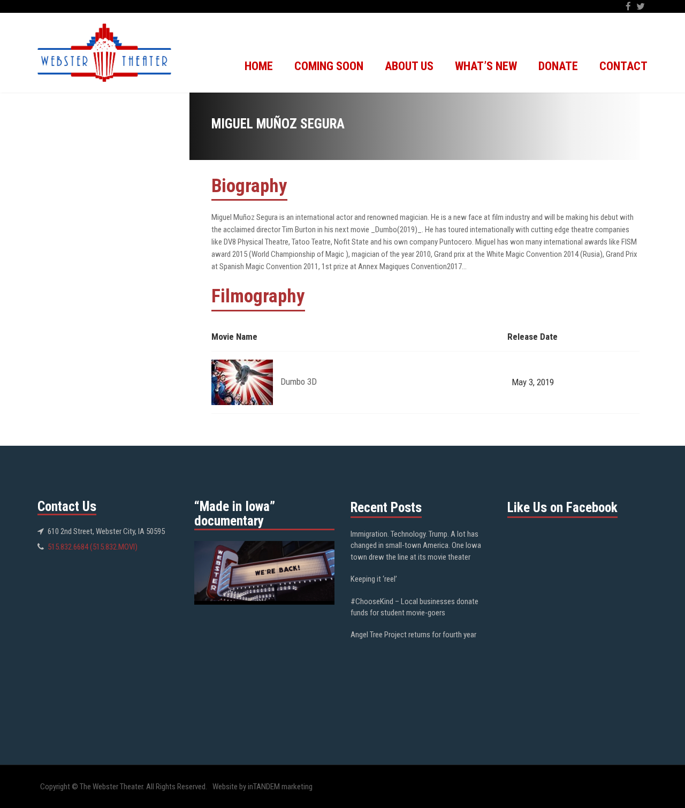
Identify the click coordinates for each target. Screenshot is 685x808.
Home (259, 66)
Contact (623, 66)
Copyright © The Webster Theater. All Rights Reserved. (123, 786)
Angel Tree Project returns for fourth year (413, 634)
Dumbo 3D (298, 381)
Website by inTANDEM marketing (262, 786)
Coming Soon (328, 66)
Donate (558, 66)
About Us (409, 66)
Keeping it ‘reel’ (374, 579)
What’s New (486, 66)
